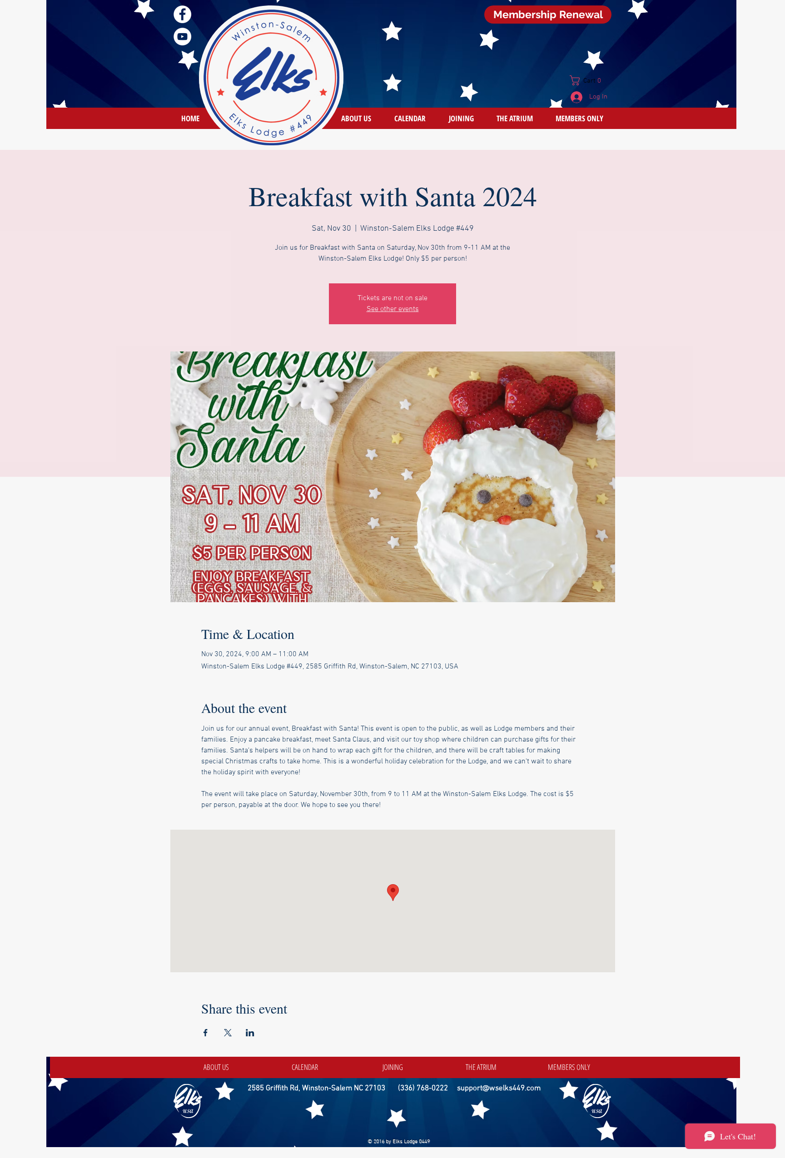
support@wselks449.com (499, 1088)
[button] (589, 80)
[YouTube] (182, 36)
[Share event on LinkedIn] (250, 1032)
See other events (393, 309)
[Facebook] (182, 14)
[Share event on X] (228, 1032)
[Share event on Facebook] (205, 1032)
